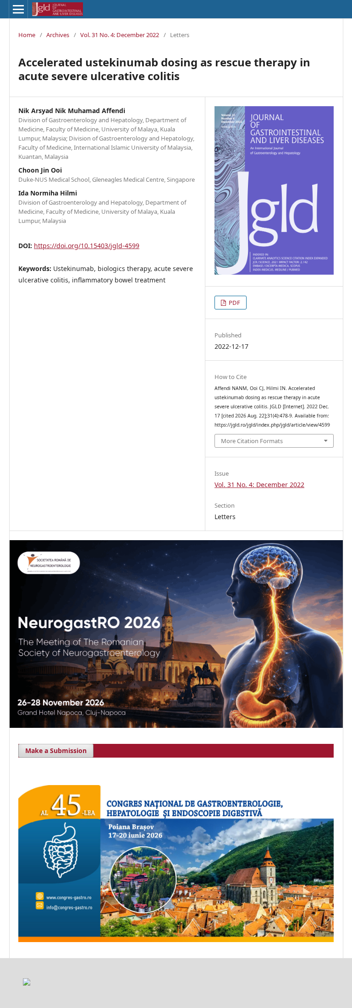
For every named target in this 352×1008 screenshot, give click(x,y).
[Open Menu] (18, 9)
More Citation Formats (252, 441)
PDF (233, 302)
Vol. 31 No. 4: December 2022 (119, 35)
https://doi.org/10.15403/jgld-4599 (86, 245)
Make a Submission (56, 750)
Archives (57, 35)
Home (26, 35)
